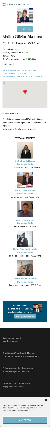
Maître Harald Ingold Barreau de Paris (25, 221)
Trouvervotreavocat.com (16, 4)
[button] (46, 400)
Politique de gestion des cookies (18, 368)
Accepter (25, 420)
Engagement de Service (14, 386)
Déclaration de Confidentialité (16, 383)
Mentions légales (10, 341)
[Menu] (44, 4)
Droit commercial (11, 70)
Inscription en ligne (25, 316)
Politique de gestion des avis (16, 371)
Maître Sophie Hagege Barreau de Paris (25, 162)
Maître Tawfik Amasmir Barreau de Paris (25, 280)
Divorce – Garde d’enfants (30, 77)
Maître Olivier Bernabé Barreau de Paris (25, 192)
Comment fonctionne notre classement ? (21, 356)
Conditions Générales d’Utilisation (19, 353)
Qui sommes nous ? (12, 337)
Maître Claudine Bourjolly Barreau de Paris (25, 251)
